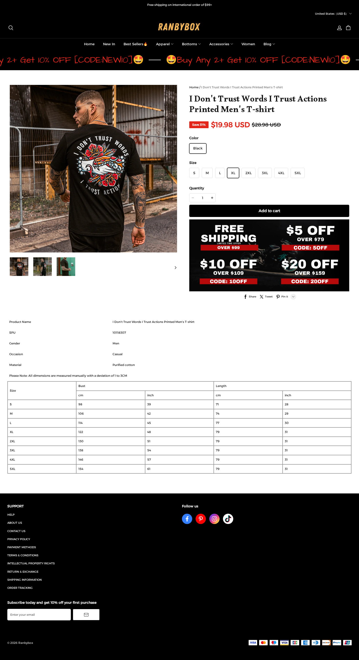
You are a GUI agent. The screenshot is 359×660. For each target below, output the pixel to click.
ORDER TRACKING (20, 588)
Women (248, 44)
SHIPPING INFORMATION (24, 579)
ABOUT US (14, 522)
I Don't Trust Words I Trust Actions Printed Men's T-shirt (242, 87)
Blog (267, 44)
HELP (11, 514)
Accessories (219, 44)
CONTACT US (16, 531)
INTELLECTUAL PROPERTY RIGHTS (31, 563)
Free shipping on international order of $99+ (179, 5)
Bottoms (189, 44)
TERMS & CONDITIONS (22, 555)
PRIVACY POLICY (18, 539)
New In (109, 44)
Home (89, 44)
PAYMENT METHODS (21, 547)
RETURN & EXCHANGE (22, 571)
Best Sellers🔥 (136, 44)
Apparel (163, 44)
